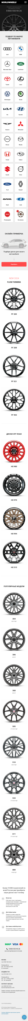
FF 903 (14, 415)
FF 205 (14, 314)
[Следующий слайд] (27, 244)
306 (14, 655)
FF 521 (14, 381)
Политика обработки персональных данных (10, 1012)
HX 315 (14, 567)
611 (14, 834)
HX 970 (14, 500)
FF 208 (14, 348)
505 (14, 726)
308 (14, 691)
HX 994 (14, 534)
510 (14, 762)
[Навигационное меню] (25, 2)
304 (14, 619)
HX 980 (14, 466)
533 (14, 798)
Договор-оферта (4, 1013)
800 (14, 870)
